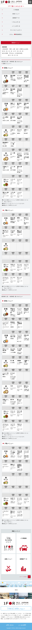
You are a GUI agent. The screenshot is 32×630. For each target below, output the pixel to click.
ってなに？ (16, 608)
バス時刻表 (16, 9)
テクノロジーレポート (16, 30)
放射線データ (16, 17)
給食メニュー (16, 13)
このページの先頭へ (23, 576)
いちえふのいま (16, 22)
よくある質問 (22, 625)
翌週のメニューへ (7, 63)
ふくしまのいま (16, 26)
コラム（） (16, 34)
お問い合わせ (10, 625)
